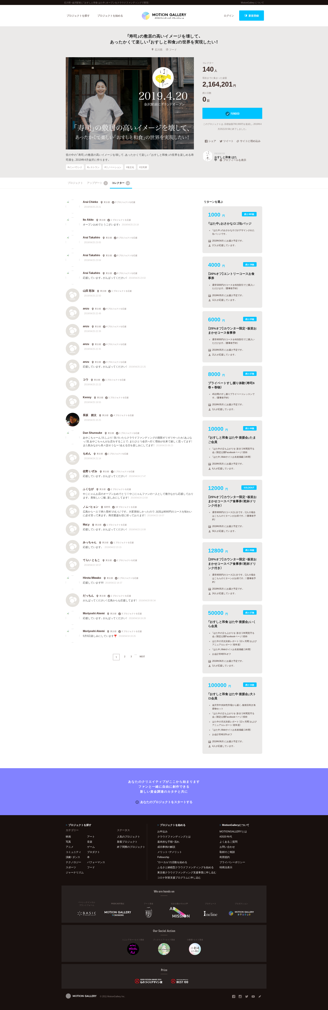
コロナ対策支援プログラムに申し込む (179, 877)
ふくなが (88, 489)
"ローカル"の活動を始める (172, 862)
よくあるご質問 (228, 841)
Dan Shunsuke (92, 433)
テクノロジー (73, 862)
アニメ (69, 847)
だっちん (88, 595)
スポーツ (71, 867)
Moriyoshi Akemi (94, 613)
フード (173, 49)
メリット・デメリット (169, 852)
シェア (212, 141)
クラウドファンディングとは (174, 836)
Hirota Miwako (92, 578)
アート (91, 836)
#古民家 (143, 167)
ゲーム (91, 847)
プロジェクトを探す (78, 15)
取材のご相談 (227, 852)
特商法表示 (226, 867)
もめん (87, 453)
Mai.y (86, 524)
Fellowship (163, 857)
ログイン (229, 15)
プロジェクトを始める (110, 15)
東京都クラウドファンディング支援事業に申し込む (184, 872)
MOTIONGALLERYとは (233, 831)
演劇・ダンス (73, 857)
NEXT (142, 656)
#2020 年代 (226, 836)
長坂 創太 (90, 415)
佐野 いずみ (90, 471)
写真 (68, 841)
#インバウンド (75, 167)
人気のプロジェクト (128, 836)
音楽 (89, 841)
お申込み (162, 831)
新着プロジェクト (127, 841)
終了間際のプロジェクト (130, 847)
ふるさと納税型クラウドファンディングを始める (184, 867)
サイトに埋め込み (250, 141)
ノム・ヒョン (90, 506)
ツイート (228, 141)
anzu (86, 308)
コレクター (120, 183)
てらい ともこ (91, 560)
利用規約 (225, 857)
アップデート (96, 183)
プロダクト (93, 852)
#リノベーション (113, 167)
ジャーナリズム (75, 872)
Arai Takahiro (91, 237)
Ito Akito (88, 219)
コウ (85, 379)
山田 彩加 (88, 290)
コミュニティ (73, 852)
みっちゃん (90, 542)
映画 (68, 836)
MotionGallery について (252, 2)
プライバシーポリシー (232, 862)
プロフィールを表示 (234, 160)
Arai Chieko (90, 202)
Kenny (87, 397)
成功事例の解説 (166, 847)
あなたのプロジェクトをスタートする (166, 801)
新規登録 (254, 15)
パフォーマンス (96, 862)
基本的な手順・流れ (168, 841)
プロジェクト (75, 183)
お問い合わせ (227, 847)
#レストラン (93, 167)
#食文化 (130, 167)
